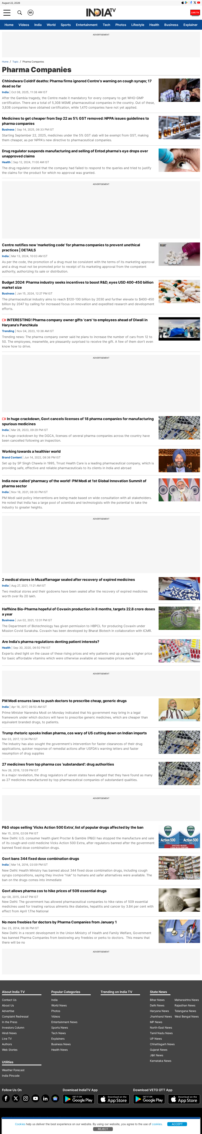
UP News (156, 1038)
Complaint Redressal (15, 1016)
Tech (106, 25)
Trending (8, 331)
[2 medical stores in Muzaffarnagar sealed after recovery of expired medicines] (179, 588)
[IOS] (182, 2)
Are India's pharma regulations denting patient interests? (50, 642)
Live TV (7, 1038)
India (38, 25)
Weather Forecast (13, 1070)
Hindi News (9, 1033)
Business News (61, 1044)
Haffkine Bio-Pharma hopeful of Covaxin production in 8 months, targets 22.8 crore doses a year (78, 611)
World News (59, 1005)
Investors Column (13, 1027)
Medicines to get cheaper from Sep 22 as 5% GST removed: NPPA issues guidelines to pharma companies (75, 121)
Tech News (58, 1033)
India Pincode (11, 1075)
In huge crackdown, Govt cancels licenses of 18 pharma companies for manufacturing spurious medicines (78, 421)
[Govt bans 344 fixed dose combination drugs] (179, 867)
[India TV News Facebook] (191, 2)
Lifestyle (137, 25)
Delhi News (157, 1005)
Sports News (59, 1027)
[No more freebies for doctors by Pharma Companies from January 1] (179, 931)
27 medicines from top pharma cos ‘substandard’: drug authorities (58, 764)
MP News (156, 1022)
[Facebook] (6, 1098)
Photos (120, 25)
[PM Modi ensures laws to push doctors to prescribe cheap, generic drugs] (179, 710)
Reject (103, 1129)
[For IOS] (184, 1099)
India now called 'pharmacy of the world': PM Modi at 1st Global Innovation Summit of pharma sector (74, 483)
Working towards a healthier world (31, 451)
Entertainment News (64, 1022)
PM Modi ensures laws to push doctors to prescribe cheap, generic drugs (64, 701)
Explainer (190, 25)
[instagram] (26, 1098)
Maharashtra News (187, 999)
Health (154, 25)
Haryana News (159, 1011)
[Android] (186, 2)
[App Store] (114, 1099)
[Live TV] (195, 13)
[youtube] (35, 1098)
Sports (66, 25)
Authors (7, 1044)
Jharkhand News (161, 1016)
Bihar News (157, 999)
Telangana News (185, 1011)
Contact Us (9, 999)
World (51, 25)
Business (171, 25)
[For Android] (149, 1099)
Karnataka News (160, 1060)
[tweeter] (16, 1098)
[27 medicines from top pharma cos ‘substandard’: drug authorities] (179, 773)
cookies (157, 1124)
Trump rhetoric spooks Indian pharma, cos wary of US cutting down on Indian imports (74, 733)
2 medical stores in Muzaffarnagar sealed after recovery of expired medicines (68, 579)
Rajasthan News (185, 1005)
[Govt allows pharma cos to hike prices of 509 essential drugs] (179, 900)
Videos (24, 25)
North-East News (161, 1027)
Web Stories (9, 1049)
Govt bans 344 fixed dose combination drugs (40, 859)
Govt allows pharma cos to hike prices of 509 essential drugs (54, 891)
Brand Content (12, 457)
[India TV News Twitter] (195, 2)
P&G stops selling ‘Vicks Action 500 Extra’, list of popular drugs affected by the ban (72, 827)
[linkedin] (45, 1098)
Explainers (58, 1038)
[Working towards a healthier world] (179, 460)
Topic (15, 61)
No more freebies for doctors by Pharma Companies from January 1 (59, 922)
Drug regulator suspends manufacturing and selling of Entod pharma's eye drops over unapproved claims (75, 153)
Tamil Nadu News (161, 1033)
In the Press (9, 1022)
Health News (59, 1049)
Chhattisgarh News (162, 1044)
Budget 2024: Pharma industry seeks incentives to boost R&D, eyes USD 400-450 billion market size (77, 285)
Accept (177, 1124)
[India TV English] (101, 13)
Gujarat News (158, 1049)
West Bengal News (187, 1016)
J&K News (156, 1055)
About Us (8, 1005)
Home (9, 25)
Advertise (8, 1011)
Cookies (20, 1124)
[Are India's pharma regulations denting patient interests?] (179, 651)
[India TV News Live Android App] (79, 1099)
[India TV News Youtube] (198, 2)
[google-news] (55, 1098)
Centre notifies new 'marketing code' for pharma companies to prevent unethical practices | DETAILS (71, 247)
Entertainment (86, 25)
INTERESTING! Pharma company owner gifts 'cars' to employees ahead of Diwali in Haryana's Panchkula (75, 322)
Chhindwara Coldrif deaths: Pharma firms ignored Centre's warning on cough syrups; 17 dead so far (77, 83)
